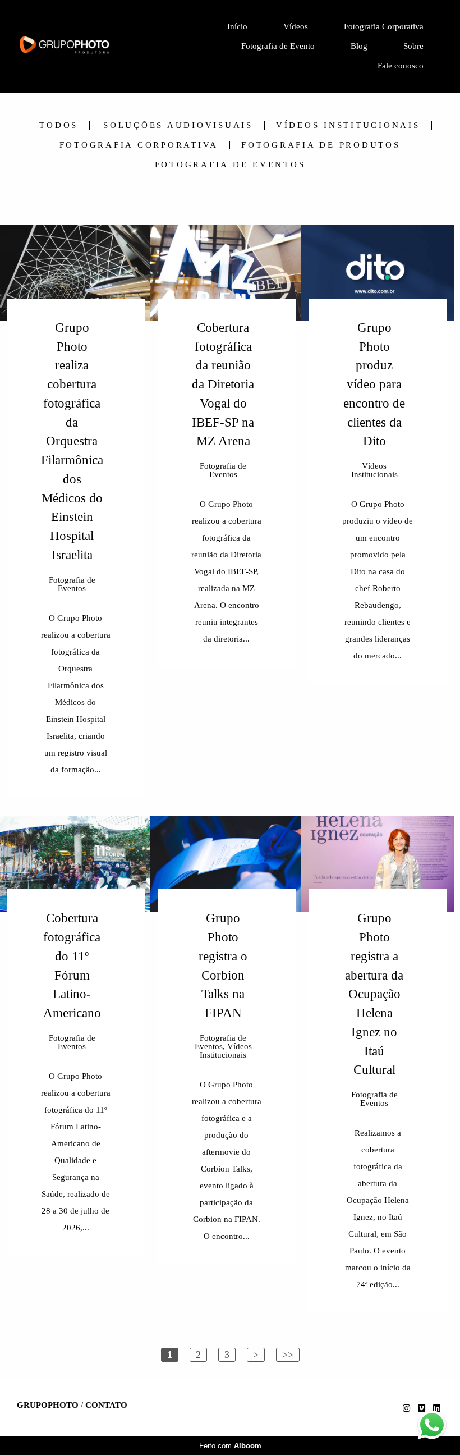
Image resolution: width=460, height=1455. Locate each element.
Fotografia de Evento (278, 46)
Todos (58, 125)
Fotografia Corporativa (384, 26)
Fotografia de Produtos (321, 145)
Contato (106, 1405)
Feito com (230, 1446)
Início (237, 26)
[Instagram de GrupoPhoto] (406, 1408)
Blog (359, 46)
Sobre (413, 46)
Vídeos (295, 26)
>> (287, 1354)
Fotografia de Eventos (230, 165)
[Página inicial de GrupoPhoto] (89, 46)
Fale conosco (401, 65)
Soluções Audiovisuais (178, 125)
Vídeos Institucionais (348, 125)
